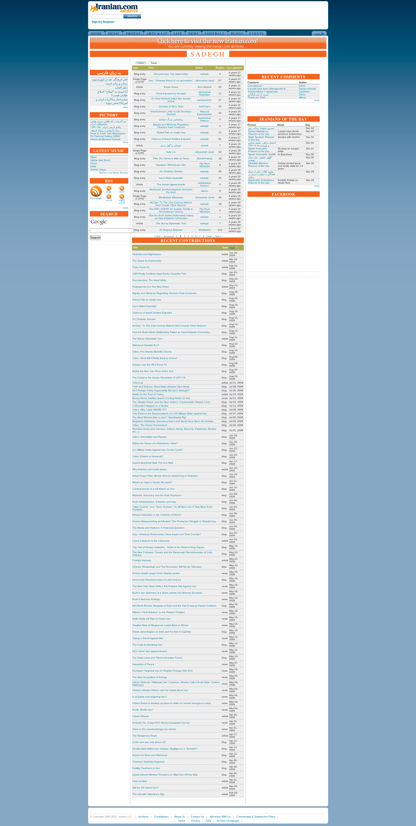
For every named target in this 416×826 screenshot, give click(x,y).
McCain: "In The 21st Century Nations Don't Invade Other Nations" (171, 203)
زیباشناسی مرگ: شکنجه (171, 119)
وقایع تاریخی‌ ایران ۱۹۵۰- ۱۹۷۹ (106, 127)
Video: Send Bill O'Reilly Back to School (154, 358)
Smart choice (171, 87)
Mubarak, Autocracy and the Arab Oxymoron (157, 495)
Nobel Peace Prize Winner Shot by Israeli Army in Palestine (165, 475)
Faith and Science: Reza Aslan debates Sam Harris (160, 386)
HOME (96, 33)
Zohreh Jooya (98, 169)
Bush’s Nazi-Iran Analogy (146, 599)
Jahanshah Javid (204, 80)
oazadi (204, 145)
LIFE (178, 33)
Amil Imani (204, 106)
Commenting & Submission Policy (255, 816)
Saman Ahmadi (307, 88)
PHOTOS (133, 33)
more (125, 142)
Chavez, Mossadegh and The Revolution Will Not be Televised (167, 566)
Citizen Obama (140, 716)
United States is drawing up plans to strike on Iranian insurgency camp (171, 703)
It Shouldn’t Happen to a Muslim (150, 405)
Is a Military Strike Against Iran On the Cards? (157, 449)
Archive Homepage (228, 820)
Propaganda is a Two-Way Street (150, 286)
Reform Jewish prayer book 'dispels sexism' (156, 573)
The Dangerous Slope (144, 735)
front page (96, 198)
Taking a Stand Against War (147, 638)
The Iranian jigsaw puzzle (171, 184)
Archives (143, 816)
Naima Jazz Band (100, 160)
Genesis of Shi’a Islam (171, 106)
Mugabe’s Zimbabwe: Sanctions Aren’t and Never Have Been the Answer (172, 421)
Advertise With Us (220, 816)
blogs (108, 192)
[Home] (114, 12)
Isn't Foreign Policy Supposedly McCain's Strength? (161, 390)
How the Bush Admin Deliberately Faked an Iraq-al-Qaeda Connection (171, 216)
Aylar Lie (171, 152)
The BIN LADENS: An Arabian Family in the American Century (171, 210)
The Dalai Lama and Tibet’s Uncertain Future (157, 657)
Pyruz (94, 163)
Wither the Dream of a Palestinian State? (155, 443)
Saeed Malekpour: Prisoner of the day (258, 132)
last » (218, 236)
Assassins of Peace (143, 664)
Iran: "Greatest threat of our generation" (171, 80)
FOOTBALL (215, 33)
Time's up (137, 382)
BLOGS (237, 33)
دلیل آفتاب (121, 87)
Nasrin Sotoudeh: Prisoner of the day (258, 150)
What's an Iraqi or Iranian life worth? (152, 482)
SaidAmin (304, 91)
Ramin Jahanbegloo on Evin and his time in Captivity (161, 631)
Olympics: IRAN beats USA (171, 165)
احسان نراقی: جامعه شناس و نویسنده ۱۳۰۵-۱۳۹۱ (262, 144)
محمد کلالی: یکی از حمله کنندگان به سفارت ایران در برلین (261, 174)
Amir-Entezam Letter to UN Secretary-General (171, 112)
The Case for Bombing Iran (147, 644)
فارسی (319, 33)
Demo (302, 85)
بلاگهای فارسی (121, 201)
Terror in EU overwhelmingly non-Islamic (154, 729)
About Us (179, 816)
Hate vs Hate (139, 781)
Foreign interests (141, 560)
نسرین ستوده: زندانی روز (261, 128)
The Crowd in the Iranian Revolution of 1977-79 (158, 377)
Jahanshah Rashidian (204, 93)
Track (154, 63)
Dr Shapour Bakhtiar (171, 230)
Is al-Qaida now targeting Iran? (149, 696)
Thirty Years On (141, 267)
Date (232, 248)
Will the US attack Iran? (145, 787)
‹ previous (168, 236)
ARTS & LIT (157, 33)
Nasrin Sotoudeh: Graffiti (262, 154)
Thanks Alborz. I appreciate (262, 91)
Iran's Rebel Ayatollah (171, 178)
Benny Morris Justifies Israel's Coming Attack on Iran (161, 398)
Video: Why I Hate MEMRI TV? (149, 409)
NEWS (193, 33)
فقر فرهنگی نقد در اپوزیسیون (110, 79)
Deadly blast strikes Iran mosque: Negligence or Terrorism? (164, 748)
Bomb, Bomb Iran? (142, 709)
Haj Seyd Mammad (205, 164)
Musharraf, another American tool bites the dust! (171, 190)
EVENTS (256, 33)
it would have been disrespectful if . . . (268, 88)
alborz (302, 97)
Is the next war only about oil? (149, 742)
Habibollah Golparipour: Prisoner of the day (261, 181)
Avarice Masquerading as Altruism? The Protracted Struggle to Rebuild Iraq (174, 521)
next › (210, 236)
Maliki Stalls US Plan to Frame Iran (151, 618)
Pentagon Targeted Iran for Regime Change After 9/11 (162, 670)
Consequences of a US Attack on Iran (153, 488)
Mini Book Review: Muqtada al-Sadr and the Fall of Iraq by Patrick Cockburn (174, 605)
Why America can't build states (149, 469)
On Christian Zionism (171, 171)
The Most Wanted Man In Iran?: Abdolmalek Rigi (159, 417)
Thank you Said (256, 97)
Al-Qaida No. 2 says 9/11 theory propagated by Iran (161, 722)
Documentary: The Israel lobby (171, 74)
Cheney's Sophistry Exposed (148, 761)
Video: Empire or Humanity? (147, 456)
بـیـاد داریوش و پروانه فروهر (105, 130)
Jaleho (204, 191)
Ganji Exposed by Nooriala (171, 93)
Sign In (96, 22)
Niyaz (94, 157)
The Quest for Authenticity (146, 260)
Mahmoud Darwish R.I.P (145, 345)
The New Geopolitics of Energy (149, 677)
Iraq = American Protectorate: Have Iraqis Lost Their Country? (166, 534)
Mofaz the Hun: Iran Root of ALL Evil (152, 371)
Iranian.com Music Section (113, 172)
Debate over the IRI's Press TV (149, 364)
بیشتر (125, 106)
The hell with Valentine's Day (148, 794)
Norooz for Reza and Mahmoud (149, 755)
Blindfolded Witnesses (171, 197)
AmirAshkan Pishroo (204, 119)
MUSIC (114, 33)
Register (109, 22)
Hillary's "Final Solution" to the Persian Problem (158, 612)
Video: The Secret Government (149, 425)
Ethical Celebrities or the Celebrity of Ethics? (157, 514)
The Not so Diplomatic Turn (171, 223)
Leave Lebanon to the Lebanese (150, 540)
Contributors (161, 816)
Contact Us (197, 816)
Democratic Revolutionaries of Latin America (156, 579)
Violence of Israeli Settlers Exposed (171, 139)
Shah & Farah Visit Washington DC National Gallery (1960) (108, 134)
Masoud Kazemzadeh (204, 112)
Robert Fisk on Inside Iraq (171, 132)
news (121, 192)
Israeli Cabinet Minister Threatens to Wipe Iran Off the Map (165, 774)
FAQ (208, 820)
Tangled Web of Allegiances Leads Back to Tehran (160, 625)
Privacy (195, 820)
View (140, 63)
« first (157, 236)
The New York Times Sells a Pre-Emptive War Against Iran (164, 586)
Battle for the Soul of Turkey (148, 394)
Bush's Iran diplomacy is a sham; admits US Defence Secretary (167, 592)
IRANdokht (205, 230)
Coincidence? (255, 85)
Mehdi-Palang (204, 158)
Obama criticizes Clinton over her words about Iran (160, 690)
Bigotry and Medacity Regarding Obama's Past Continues (171, 125)
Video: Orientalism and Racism (149, 436)
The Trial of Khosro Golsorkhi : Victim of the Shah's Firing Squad (168, 547)
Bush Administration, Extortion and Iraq (154, 501)
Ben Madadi (204, 87)
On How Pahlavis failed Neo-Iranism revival (171, 99)
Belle (93, 166)
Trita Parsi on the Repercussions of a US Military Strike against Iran (169, 413)
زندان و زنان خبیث (117, 83)
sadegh (204, 74)
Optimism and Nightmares (146, 254)
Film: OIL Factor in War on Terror (171, 158)
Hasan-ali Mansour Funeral (105, 139)
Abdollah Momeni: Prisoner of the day (258, 164)
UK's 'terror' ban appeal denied (149, 651)
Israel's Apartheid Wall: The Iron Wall (152, 462)
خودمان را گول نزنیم (171, 145)
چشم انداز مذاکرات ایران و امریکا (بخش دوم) (112, 101)
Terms (181, 820)
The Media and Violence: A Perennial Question (158, 527)
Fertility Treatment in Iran (146, 768)
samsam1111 (204, 100)
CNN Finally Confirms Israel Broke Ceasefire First (159, 273)
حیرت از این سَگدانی (258, 94)
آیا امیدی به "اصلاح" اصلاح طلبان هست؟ (113, 93)
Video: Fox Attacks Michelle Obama (152, 351)
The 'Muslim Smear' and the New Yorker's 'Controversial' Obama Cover (171, 402)
